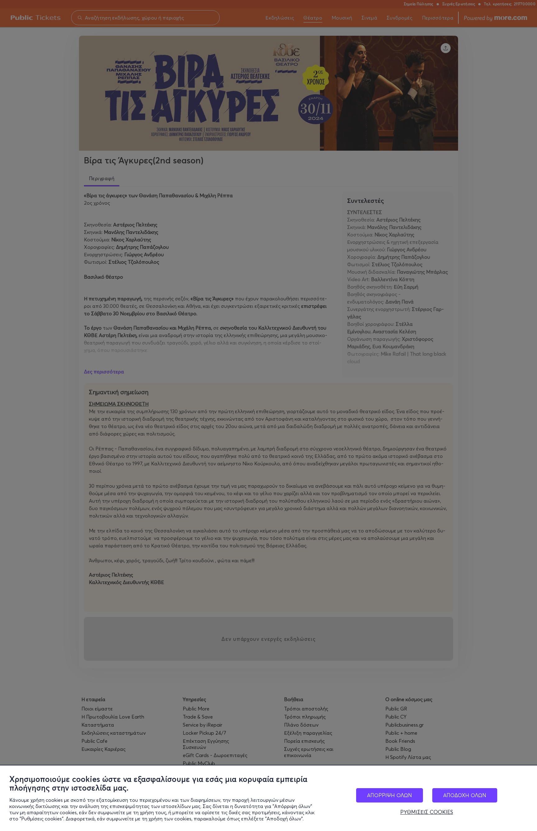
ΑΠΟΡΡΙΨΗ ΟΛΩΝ (389, 795)
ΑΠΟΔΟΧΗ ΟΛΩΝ (464, 795)
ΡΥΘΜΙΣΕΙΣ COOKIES (426, 812)
